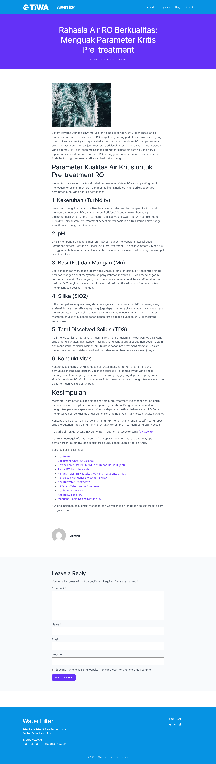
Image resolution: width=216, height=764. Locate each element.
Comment (59, 588)
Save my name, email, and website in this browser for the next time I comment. (105, 669)
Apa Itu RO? (65, 456)
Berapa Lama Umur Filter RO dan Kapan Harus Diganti (91, 465)
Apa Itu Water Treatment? (74, 481)
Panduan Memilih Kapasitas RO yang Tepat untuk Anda (92, 473)
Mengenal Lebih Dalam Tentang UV (80, 498)
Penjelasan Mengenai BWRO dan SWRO (82, 477)
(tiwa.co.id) (146, 431)
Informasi (121, 59)
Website (57, 654)
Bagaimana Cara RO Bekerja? (76, 460)
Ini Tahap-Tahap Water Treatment (79, 486)
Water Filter (103, 757)
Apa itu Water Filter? (70, 490)
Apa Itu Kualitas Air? (70, 494)
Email (56, 639)
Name (56, 624)
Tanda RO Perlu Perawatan (74, 469)
